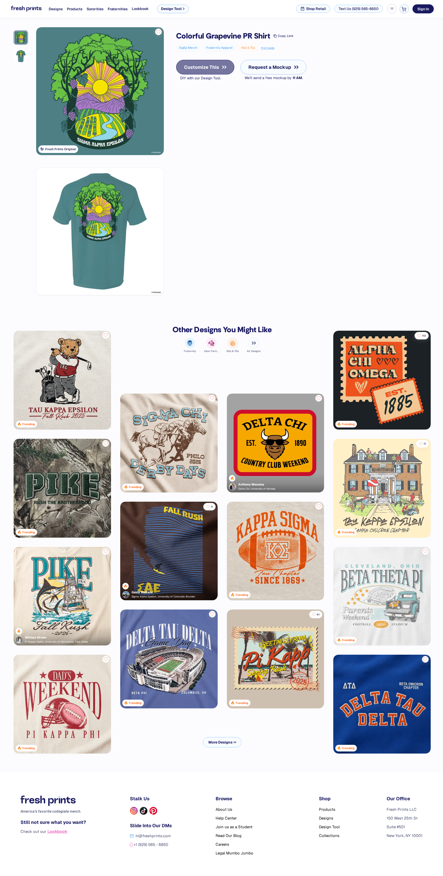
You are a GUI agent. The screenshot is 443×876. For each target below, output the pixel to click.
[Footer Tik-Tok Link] (143, 811)
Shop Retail (316, 8)
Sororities (95, 9)
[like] (158, 31)
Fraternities (118, 9)
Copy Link (285, 36)
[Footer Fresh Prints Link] (53, 801)
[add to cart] (404, 8)
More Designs (220, 742)
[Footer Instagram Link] (134, 811)
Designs (56, 9)
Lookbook (140, 8)
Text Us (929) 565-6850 (358, 8)
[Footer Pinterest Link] (153, 811)
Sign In (423, 8)
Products (75, 9)
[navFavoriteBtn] (392, 8)
